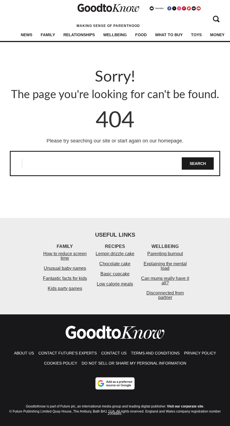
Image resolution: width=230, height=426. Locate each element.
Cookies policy (60, 363)
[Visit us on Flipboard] (189, 8)
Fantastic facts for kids (65, 278)
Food (141, 35)
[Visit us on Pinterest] (184, 8)
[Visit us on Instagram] (179, 8)
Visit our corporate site (185, 406)
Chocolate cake (114, 263)
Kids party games (65, 288)
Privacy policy (200, 353)
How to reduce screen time (65, 256)
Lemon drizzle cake (115, 253)
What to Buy (169, 35)
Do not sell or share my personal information (134, 363)
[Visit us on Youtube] (199, 8)
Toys (196, 35)
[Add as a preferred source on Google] (115, 383)
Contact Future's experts (67, 353)
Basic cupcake (115, 273)
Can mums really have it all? (165, 280)
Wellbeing (115, 35)
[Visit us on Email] (194, 8)
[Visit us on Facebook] (169, 8)
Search (198, 163)
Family (48, 35)
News (26, 35)
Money (217, 35)
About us (24, 353)
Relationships (79, 35)
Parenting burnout (165, 253)
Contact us (114, 353)
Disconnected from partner (165, 295)
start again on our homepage (150, 141)
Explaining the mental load (165, 266)
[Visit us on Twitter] (174, 8)
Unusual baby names (65, 268)
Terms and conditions (155, 353)
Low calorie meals (115, 284)
